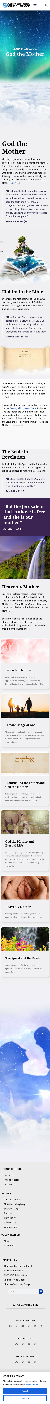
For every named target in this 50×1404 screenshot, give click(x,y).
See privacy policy (33, 1384)
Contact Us (11, 1184)
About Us (10, 1175)
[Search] (41, 1291)
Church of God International (18, 1265)
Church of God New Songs (17, 1284)
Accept (25, 1391)
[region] (25, 1388)
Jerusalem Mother (18, 670)
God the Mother (12, 1199)
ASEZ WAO (9, 1245)
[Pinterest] (35, 1326)
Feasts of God (11, 1208)
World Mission (12, 1179)
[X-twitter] (16, 1326)
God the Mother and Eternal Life (19, 843)
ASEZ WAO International (16, 1275)
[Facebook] (10, 1326)
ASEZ (6, 1240)
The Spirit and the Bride (22, 958)
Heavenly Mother (18, 907)
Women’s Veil (10, 1226)
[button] (35, 5)
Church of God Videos (14, 1279)
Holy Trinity (9, 1217)
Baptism (8, 1213)
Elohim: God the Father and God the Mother (25, 785)
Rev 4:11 (15, 182)
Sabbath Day (10, 1222)
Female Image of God (20, 725)
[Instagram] (28, 1326)
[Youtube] (22, 1326)
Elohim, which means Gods (22, 408)
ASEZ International (13, 1270)
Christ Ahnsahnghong (14, 1204)
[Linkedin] (41, 1326)
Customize (25, 1398)
